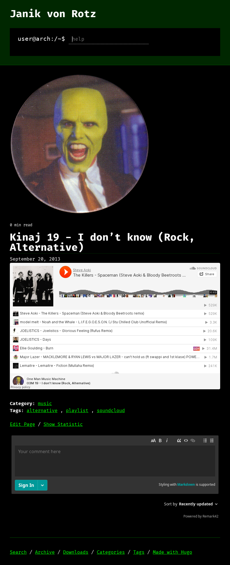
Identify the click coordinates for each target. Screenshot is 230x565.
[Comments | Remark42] (115, 478)
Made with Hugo (172, 552)
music (45, 403)
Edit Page (22, 424)
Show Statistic (63, 424)
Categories (111, 552)
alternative (42, 410)
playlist (77, 410)
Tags (138, 552)
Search (18, 552)
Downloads (75, 552)
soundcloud (111, 410)
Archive (45, 552)
